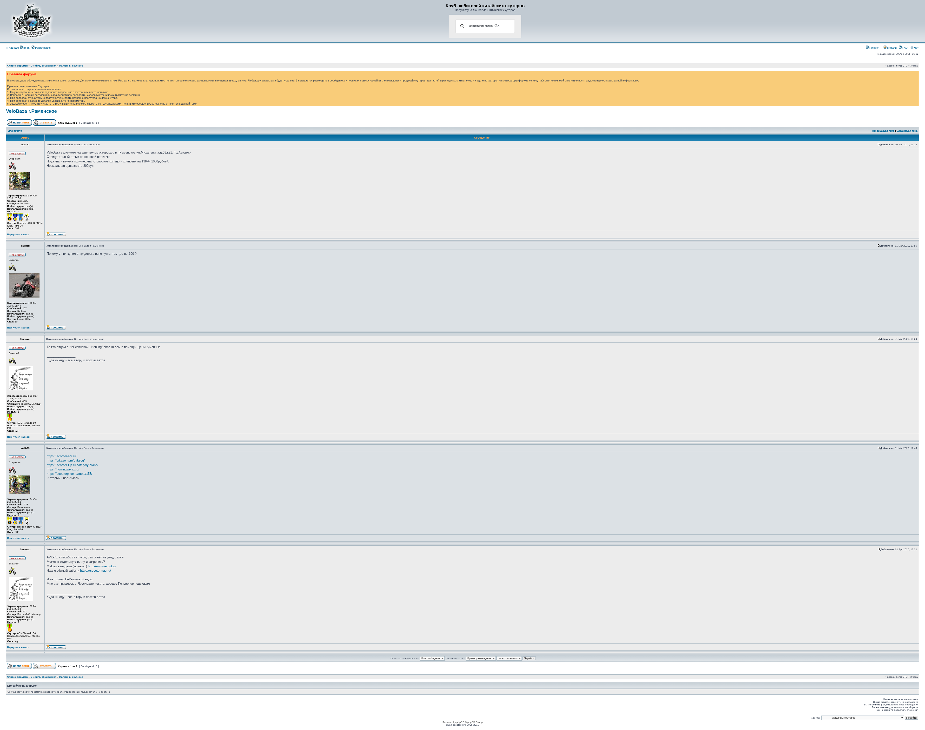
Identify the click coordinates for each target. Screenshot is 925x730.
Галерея (874, 47)
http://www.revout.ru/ (102, 566)
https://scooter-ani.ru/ (62, 456)
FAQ (905, 47)
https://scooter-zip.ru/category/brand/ (72, 465)
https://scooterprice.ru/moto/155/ (69, 474)
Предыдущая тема (883, 130)
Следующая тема (907, 130)
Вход (26, 47)
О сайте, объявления (43, 65)
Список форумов (17, 65)
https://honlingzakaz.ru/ (63, 469)
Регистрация (42, 47)
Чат (915, 47)
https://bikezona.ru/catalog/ (66, 460)
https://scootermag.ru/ (95, 570)
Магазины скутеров (71, 65)
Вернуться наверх (18, 234)
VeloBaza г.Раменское (31, 111)
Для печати (15, 130)
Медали (891, 47)
